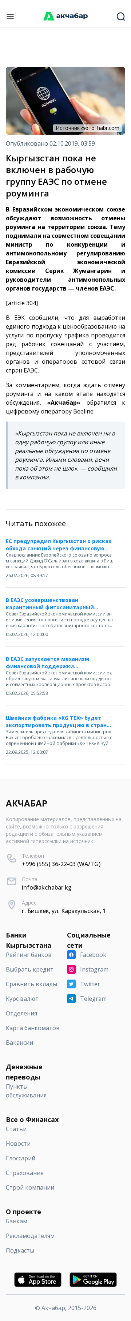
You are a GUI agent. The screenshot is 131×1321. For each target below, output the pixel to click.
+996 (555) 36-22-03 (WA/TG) (61, 864)
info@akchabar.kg (47, 887)
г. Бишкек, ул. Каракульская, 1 (64, 911)
